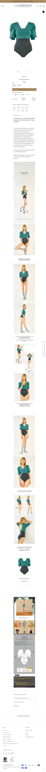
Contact (27, 734)
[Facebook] (3, 753)
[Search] (41, 5)
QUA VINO (24, 76)
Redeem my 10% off (44, 349)
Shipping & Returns (29, 737)
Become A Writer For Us (8, 741)
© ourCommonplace (8, 765)
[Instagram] (6, 753)
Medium (20, 85)
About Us (5, 730)
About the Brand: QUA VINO (20, 694)
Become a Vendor (7, 739)
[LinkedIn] (12, 753)
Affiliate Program (7, 737)
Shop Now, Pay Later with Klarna (10, 743)
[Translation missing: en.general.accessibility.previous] (16, 71)
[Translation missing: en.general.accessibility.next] (29, 71)
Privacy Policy (6, 732)
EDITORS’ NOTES (17, 115)
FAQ (26, 732)
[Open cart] (43, 6)
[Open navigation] (2, 5)
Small (14, 85)
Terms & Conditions (7, 734)
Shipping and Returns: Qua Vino (21, 698)
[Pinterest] (9, 753)
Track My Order (28, 730)
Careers (4, 745)
